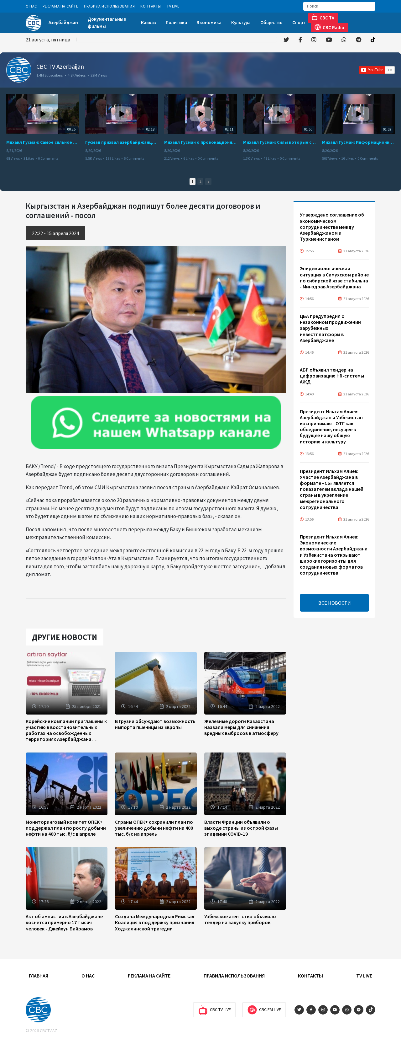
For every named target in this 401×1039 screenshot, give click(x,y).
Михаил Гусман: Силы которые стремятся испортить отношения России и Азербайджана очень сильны (279, 142)
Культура (241, 22)
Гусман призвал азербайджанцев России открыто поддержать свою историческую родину (121, 142)
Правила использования (109, 6)
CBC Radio (333, 27)
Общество (271, 22)
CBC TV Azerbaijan (60, 66)
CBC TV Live (220, 1009)
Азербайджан (63, 22)
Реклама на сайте (60, 6)
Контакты (150, 6)
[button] (208, 181)
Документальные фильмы (107, 22)
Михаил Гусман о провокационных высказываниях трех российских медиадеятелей (200, 142)
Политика (176, 22)
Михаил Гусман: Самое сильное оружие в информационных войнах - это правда (42, 142)
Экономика (209, 22)
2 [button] (200, 181)
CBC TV (327, 18)
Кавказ (148, 22)
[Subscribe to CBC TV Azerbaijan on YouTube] (377, 70)
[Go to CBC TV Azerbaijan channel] (18, 70)
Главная (38, 975)
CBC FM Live (270, 1009)
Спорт (298, 22)
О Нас (31, 6)
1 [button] (192, 181)
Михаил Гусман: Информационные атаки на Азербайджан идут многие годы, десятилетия (358, 142)
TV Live (173, 6)
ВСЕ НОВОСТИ (334, 603)
